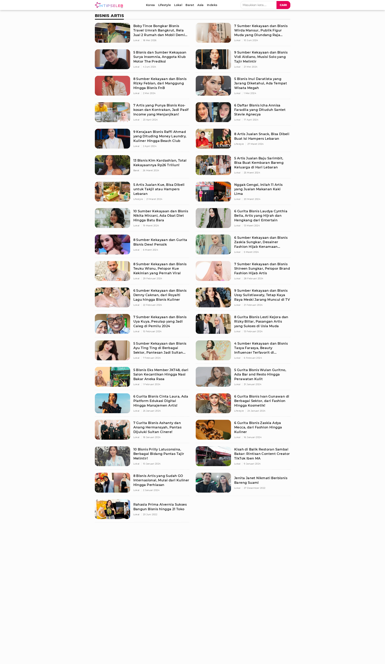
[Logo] (110, 5)
